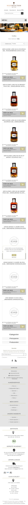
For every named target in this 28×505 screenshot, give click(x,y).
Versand (9, 79)
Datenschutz (20, 453)
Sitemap (14, 397)
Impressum (14, 390)
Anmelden (6, 10)
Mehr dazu (14, 257)
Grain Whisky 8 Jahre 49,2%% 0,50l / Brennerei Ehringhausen (14, 263)
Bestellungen (14, 410)
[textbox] (13, 13)
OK (14, 255)
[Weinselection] (14, 4)
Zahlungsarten (16, 467)
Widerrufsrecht (14, 395)
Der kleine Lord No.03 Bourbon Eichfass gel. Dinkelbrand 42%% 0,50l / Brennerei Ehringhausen (14, 121)
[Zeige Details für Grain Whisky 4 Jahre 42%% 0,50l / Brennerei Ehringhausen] (14, 241)
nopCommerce (16, 499)
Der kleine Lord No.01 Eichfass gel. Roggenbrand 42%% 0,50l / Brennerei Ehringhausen (14, 50)
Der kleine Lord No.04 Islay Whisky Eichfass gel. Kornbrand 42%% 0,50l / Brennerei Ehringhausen (14, 156)
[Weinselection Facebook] (12, 361)
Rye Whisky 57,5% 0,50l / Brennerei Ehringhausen (14, 298)
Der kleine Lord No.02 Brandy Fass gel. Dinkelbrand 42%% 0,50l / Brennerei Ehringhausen (14, 85)
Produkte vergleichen (14, 422)
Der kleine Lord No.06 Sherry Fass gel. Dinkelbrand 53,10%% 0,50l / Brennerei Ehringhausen (14, 192)
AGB (14, 393)
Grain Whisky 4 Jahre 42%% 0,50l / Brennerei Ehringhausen (14, 227)
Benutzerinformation (14, 405)
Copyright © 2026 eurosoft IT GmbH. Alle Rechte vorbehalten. (14, 503)
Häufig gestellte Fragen (14, 388)
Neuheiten (14, 417)
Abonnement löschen (22, 357)
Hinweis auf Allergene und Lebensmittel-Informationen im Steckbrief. (11, 74)
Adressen (14, 407)
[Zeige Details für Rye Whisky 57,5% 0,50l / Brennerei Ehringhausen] (14, 312)
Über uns (14, 386)
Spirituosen (13, 38)
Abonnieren (5, 357)
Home (9, 38)
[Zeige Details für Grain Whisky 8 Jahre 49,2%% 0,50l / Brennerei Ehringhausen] (14, 276)
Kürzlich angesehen (14, 419)
